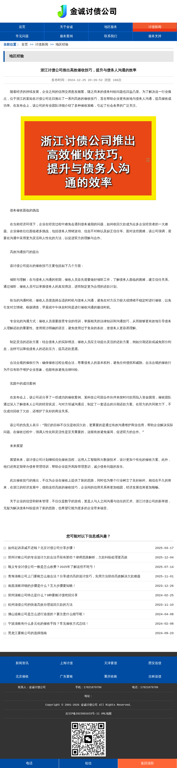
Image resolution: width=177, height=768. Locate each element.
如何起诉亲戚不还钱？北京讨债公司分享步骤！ (42, 548)
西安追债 (154, 663)
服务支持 (154, 36)
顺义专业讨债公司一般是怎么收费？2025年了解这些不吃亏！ (52, 567)
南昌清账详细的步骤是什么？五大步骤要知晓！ (42, 586)
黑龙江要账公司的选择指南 (27, 633)
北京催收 (22, 676)
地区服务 (110, 27)
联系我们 (110, 36)
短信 (88, 763)
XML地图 (106, 713)
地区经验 (62, 44)
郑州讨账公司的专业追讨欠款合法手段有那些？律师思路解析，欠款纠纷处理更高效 (67, 557)
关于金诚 (66, 27)
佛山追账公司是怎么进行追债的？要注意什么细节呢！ (47, 614)
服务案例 (66, 36)
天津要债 (110, 663)
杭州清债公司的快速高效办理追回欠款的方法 (40, 605)
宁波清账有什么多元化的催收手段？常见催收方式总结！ (48, 624)
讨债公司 (42, 99)
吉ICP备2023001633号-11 (82, 713)
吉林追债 (154, 676)
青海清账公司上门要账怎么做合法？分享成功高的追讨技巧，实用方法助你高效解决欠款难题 (74, 576)
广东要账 (66, 676)
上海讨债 (66, 663)
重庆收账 (110, 676)
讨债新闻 (154, 27)
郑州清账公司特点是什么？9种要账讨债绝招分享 (43, 595)
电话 (29, 763)
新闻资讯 (22, 663)
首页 (22, 27)
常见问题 (22, 36)
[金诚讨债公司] (88, 18)
